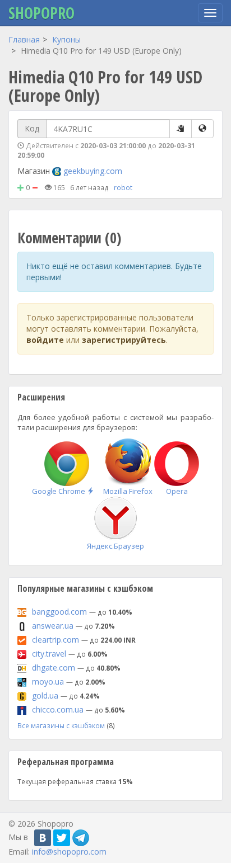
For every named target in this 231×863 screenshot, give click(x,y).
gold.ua (45, 695)
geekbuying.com (92, 171)
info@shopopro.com (69, 851)
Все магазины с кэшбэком (61, 725)
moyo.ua (48, 681)
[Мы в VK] (42, 837)
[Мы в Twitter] (61, 837)
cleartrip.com (55, 639)
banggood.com (59, 611)
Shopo (41, 12)
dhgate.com (53, 667)
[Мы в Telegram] (80, 837)
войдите (45, 339)
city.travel (49, 653)
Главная (24, 39)
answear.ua (52, 625)
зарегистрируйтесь (124, 339)
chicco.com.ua (58, 709)
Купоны (66, 39)
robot (123, 187)
